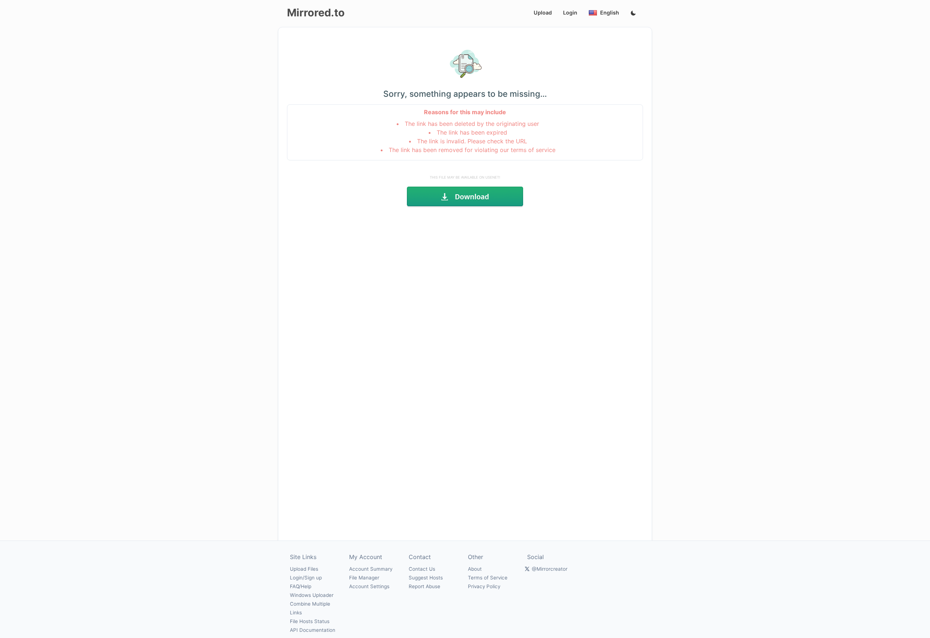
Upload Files (304, 569)
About (475, 569)
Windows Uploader (311, 595)
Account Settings (369, 586)
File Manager (364, 578)
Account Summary (370, 569)
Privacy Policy (484, 586)
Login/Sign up (306, 578)
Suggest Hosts (426, 578)
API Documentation (312, 630)
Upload (543, 12)
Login (570, 12)
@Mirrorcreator (549, 569)
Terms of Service (488, 578)
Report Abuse (424, 586)
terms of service (533, 149)
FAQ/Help (300, 586)
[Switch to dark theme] (633, 13)
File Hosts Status (309, 621)
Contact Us (422, 569)
